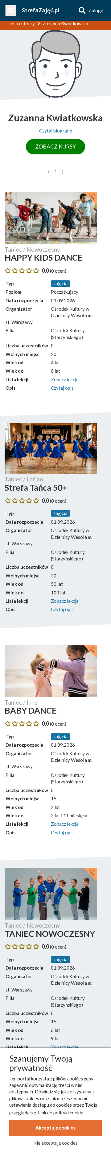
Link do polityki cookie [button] (60, 1112)
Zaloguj (96, 10)
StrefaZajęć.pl (40, 10)
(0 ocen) (58, 271)
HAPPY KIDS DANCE (44, 257)
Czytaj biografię (55, 130)
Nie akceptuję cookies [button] (55, 1143)
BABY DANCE (31, 710)
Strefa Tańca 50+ (36, 487)
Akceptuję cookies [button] (55, 1127)
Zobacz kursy (55, 146)
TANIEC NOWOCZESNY (50, 934)
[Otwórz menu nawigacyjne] (10, 10)
